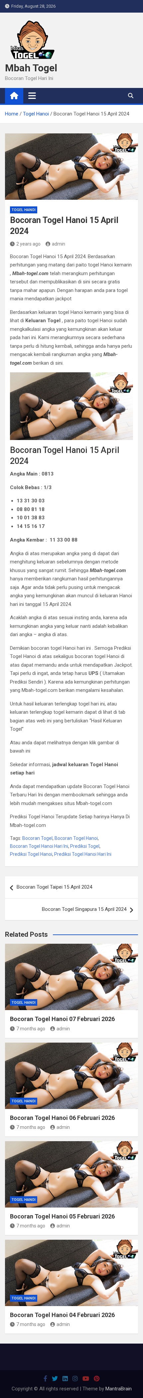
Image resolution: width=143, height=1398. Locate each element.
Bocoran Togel (37, 838)
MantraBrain (118, 1389)
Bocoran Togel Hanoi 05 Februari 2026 (62, 1216)
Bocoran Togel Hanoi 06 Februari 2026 (62, 1117)
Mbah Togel (31, 68)
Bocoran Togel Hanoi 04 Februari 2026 (62, 1314)
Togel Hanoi (24, 210)
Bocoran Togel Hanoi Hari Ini (39, 846)
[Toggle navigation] (32, 95)
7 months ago (30, 1028)
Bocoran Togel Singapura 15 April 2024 (84, 909)
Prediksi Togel (84, 846)
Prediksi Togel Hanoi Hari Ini (82, 854)
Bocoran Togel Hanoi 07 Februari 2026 (62, 1018)
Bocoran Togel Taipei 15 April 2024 (54, 887)
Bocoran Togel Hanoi (76, 838)
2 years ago (28, 244)
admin (58, 244)
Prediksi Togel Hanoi (31, 854)
